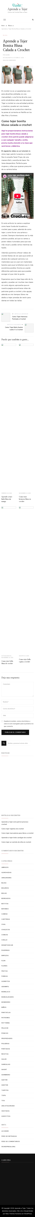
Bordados (5, 898)
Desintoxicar (7, 945)
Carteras (5, 919)
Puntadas (5, 1049)
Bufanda (5, 909)
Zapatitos (5, 1116)
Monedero (5, 1002)
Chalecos (5, 930)
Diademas (5, 950)
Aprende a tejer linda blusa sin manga (6, 499)
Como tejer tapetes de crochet (12, 829)
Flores (4, 966)
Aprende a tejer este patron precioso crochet (14, 823)
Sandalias (5, 1064)
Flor (3, 961)
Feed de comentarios (10, 1141)
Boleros (5, 888)
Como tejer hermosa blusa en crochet (25, 499)
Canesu (4, 914)
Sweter (4, 1085)
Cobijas (4, 935)
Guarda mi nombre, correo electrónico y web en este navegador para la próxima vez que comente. (19, 723)
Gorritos (5, 981)
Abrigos (4, 867)
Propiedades (6, 1038)
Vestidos (5, 1111)
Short (4, 1069)
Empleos (5, 955)
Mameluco (5, 992)
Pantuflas (5, 1012)
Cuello (4, 940)
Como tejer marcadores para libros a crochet (17, 833)
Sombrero (5, 1075)
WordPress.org (8, 1147)
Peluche (4, 1028)
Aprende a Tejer (17, 9)
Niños (3, 1007)
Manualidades (7, 997)
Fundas (4, 976)
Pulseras (5, 1044)
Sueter (4, 1080)
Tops (3, 1095)
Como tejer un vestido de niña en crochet (16, 842)
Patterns (5, 1023)
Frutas (4, 971)
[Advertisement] (17, 1181)
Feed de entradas (9, 1136)
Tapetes (4, 1090)
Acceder (5, 1131)
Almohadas (6, 872)
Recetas (4, 1054)
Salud (4, 1059)
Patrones (5, 1018)
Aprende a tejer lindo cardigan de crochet (16, 838)
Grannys (5, 987)
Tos (3, 1101)
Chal (3, 924)
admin (8, 55)
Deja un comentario (9, 60)
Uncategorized (8, 1106)
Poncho (4, 1033)
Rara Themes (10, 1214)
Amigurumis (6, 878)
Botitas (4, 904)
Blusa (5, 35)
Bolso (4, 893)
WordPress (28, 1214)
